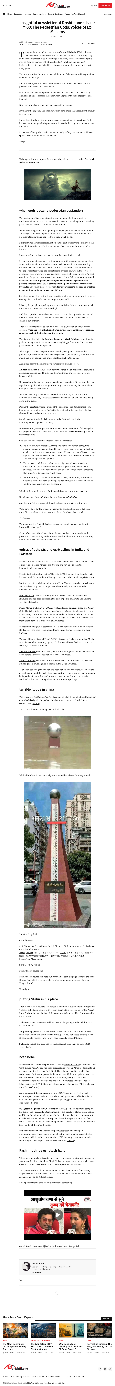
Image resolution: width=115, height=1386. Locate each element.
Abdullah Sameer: (27, 651)
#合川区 (29, 952)
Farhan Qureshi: (26, 595)
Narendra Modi (71, 1064)
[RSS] (10, 5)
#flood (68, 946)
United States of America (40, 1340)
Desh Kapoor (58, 37)
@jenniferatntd (26, 940)
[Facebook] (4, 5)
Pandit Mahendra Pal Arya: (31, 608)
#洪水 (63, 952)
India (5, 1340)
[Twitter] (7, 5)
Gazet (64, 1383)
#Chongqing (28, 946)
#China (43, 946)
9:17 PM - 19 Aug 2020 (29, 965)
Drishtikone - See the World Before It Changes (25, 1383)
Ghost (57, 1383)
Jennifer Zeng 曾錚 (28, 934)
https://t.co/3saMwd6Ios (31, 959)
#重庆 (22, 952)
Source (60, 290)
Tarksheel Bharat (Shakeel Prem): (35, 639)
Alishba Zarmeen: (27, 660)
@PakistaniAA (57, 574)
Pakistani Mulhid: (27, 626)
